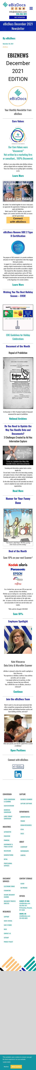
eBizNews (5, 47)
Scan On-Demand (9, 806)
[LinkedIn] (20, 8)
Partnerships (24, 851)
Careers (22, 855)
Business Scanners (26, 799)
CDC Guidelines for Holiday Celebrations (18, 337)
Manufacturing (8, 855)
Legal (22, 829)
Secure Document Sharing (9, 896)
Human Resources (26, 825)
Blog (5, 929)
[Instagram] (12, 8)
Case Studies (8, 925)
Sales (22, 833)
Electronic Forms (9, 886)
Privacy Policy (8, 942)
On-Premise (23, 888)
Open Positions (18, 750)
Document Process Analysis (10, 902)
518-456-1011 (21, 14)
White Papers (8, 921)
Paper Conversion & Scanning (9, 800)
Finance (22, 821)
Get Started (19, 17)
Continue (18, 691)
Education (7, 836)
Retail (5, 859)
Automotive (7, 832)
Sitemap (6, 937)
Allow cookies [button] (16, 1066)
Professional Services (8, 864)
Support (6, 917)
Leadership (23, 847)
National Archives (18, 418)
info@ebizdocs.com (18, 12)
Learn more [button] (6, 1062)
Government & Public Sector (8, 845)
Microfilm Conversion (7, 811)
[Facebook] (16, 8)
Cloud (22, 883)
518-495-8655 (23, 918)
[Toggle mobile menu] (31, 8)
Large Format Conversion (8, 817)
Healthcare (7, 851)
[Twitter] (23, 8)
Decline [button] (6, 1066)
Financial (6, 840)
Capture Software (26, 803)
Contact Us (7, 933)
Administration (25, 817)
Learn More (18, 176)
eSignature (7, 890)
